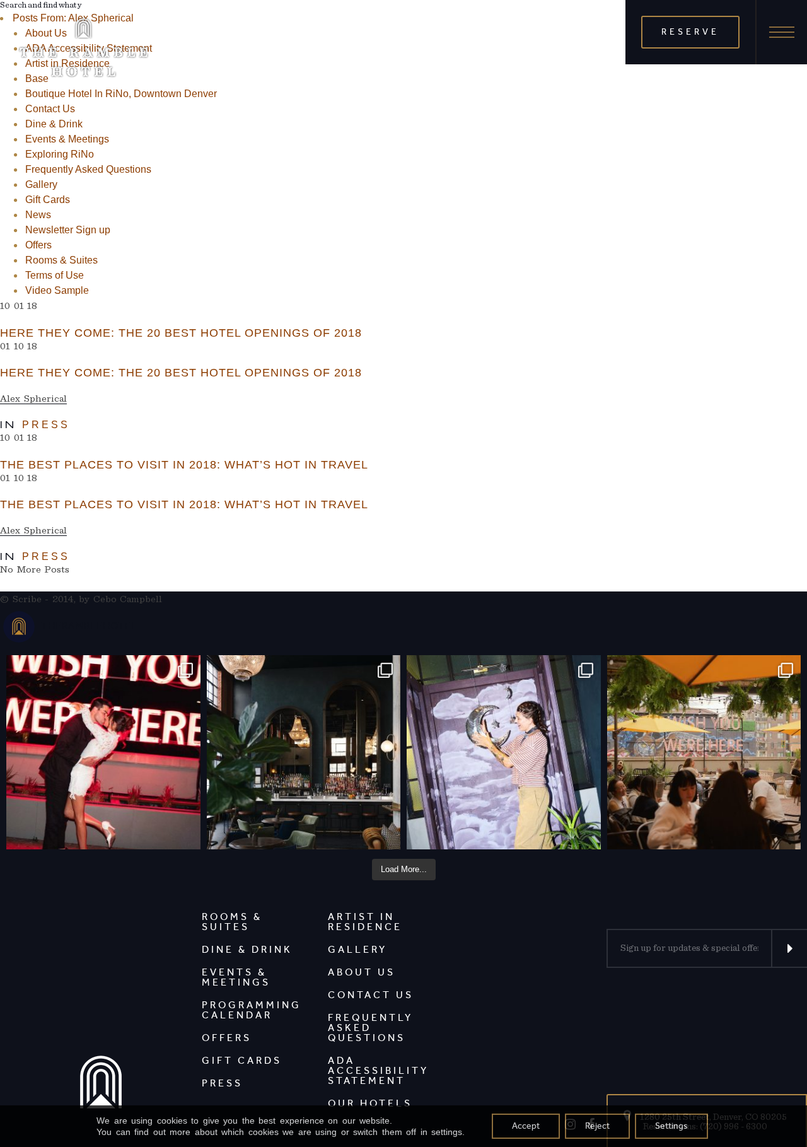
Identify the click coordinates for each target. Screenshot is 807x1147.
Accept (526, 1126)
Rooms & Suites (61, 260)
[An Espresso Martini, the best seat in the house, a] (304, 752)
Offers (38, 245)
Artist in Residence (365, 922)
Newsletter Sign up (67, 229)
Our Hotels (370, 1103)
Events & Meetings (67, 139)
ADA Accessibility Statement (378, 1070)
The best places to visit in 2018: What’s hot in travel (184, 464)
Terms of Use (54, 275)
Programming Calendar (251, 1010)
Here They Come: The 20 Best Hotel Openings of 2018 (181, 333)
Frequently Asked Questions (88, 169)
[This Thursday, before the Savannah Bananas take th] (704, 752)
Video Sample (57, 290)
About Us (361, 972)
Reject (597, 1126)
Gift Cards (47, 199)
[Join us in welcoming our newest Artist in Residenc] (504, 752)
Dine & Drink (54, 124)
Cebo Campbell (128, 599)
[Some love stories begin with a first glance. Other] (103, 752)
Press (46, 424)
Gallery (41, 184)
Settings (671, 1126)
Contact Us (50, 108)
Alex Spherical (33, 398)
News (38, 214)
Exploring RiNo (59, 154)
